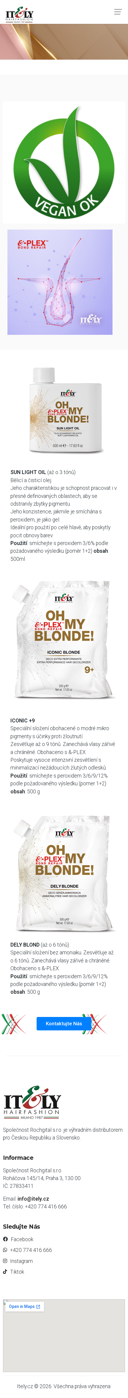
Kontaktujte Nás (64, 1024)
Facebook (22, 1239)
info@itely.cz (33, 1199)
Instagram (21, 1261)
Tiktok (17, 1272)
